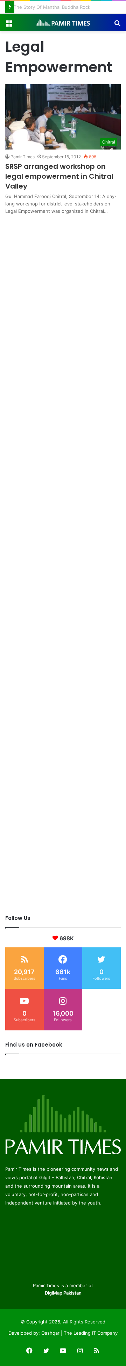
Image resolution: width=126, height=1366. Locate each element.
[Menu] (8, 25)
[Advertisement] (63, 278)
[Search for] (117, 25)
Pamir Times (22, 156)
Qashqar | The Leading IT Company (79, 1333)
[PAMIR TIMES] (63, 22)
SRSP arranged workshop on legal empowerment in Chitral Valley (59, 176)
